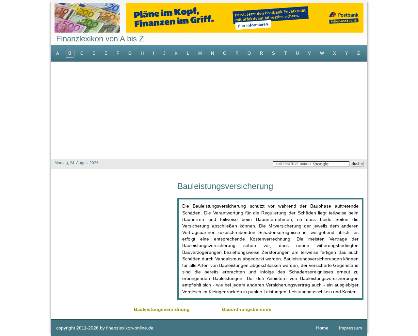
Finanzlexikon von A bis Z (100, 38)
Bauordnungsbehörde (246, 309)
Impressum (350, 327)
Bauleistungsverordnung (162, 309)
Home (322, 327)
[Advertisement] (209, 110)
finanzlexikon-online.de (129, 327)
